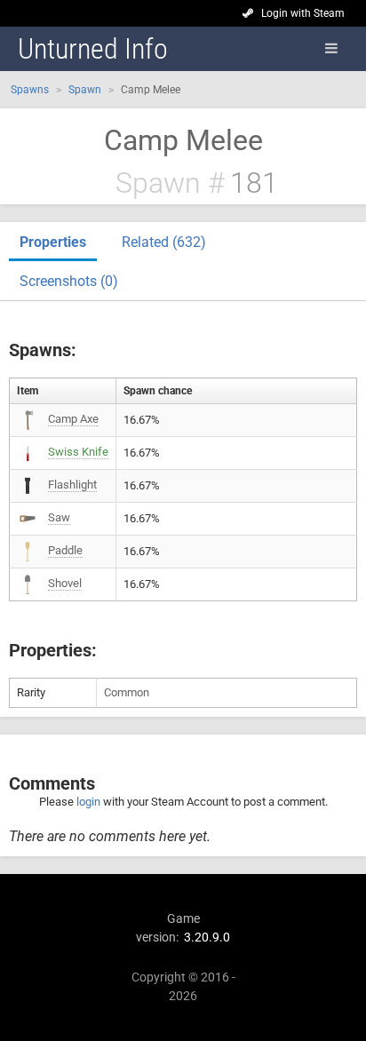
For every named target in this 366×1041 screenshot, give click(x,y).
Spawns (30, 89)
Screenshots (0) (69, 281)
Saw (59, 517)
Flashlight (72, 484)
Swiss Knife (78, 451)
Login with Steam (303, 13)
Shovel (65, 583)
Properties (53, 242)
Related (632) (164, 242)
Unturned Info (93, 49)
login (88, 801)
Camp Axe (73, 418)
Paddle (65, 550)
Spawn (84, 89)
